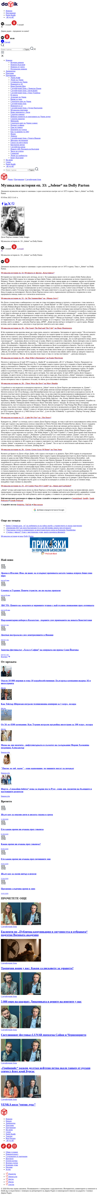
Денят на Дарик (17, 80)
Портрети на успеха (19, 130)
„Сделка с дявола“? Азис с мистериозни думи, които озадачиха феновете (35, 532)
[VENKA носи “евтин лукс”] (21, 1097)
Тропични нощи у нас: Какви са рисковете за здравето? (37, 968)
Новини (9, 11)
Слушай (20, 249)
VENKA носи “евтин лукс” (18, 1104)
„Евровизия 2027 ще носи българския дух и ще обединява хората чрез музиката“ (38, 528)
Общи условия (12, 1152)
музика (20, 536)
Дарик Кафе (15, 78)
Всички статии (12, 1163)
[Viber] (3, 201)
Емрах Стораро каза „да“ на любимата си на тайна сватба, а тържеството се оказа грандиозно (44, 526)
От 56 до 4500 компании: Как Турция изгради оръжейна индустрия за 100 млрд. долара (47, 724)
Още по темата (17, 127)
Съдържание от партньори (16, 1156)
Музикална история (9, 536)
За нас (8, 1169)
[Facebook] (9, 201)
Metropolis (15, 121)
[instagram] (14, 1148)
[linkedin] (6, 205)
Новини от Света (18, 67)
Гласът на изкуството (19, 142)
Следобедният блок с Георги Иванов (26, 138)
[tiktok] (3, 1148)
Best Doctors (11, 1138)
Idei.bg (11, 1179)
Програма (10, 73)
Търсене (9, 1136)
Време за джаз (16, 99)
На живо (9, 160)
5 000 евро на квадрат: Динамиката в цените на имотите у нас (41, 1001)
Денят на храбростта (19, 155)
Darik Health (11, 15)
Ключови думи (12, 1165)
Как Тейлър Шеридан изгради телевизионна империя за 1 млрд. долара (38, 704)
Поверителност (12, 1154)
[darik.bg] (9, 7)
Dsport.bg (12, 1174)
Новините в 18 (17, 84)
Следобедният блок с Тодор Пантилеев (26, 108)
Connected (15, 153)
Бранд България (17, 158)
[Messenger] (6, 201)
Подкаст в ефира (17, 125)
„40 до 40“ (10, 17)
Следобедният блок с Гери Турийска (25, 93)
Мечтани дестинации (19, 140)
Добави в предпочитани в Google (50, 510)
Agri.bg (11, 1184)
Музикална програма (19, 110)
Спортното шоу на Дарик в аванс (24, 123)
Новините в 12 (17, 106)
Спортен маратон (18, 119)
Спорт (8, 162)
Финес (13, 134)
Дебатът (14, 136)
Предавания (11, 13)
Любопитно (10, 71)
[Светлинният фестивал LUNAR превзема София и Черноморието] (21, 1027)
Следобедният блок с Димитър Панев (26, 88)
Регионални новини (19, 69)
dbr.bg (3, 688)
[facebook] (3, 205)
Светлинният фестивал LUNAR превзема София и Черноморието (43, 1034)
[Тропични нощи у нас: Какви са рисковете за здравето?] (21, 961)
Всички (4, 657)
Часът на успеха (17, 151)
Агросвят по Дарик (18, 97)
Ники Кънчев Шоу (18, 86)
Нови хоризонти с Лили (20, 112)
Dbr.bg (11, 1182)
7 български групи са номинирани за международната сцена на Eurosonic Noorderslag (41, 530)
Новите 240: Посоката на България (25, 149)
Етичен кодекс (12, 1161)
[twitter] (9, 205)
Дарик (10, 179)
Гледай (7, 42)
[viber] (12, 205)
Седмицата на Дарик (19, 82)
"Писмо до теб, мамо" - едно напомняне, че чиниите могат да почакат (37, 768)
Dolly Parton (28, 536)
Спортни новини (17, 114)
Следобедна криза (18, 147)
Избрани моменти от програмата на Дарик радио (31, 117)
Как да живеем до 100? (20, 132)
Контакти (10, 1159)
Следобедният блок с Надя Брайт (24, 91)
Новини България (18, 65)
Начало (9, 1121)
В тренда (14, 95)
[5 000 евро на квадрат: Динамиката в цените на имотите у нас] (21, 994)
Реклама (9, 1167)
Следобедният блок (18, 104)
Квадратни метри (18, 145)
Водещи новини (17, 62)
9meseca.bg (5, 752)
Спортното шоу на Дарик (21, 101)
